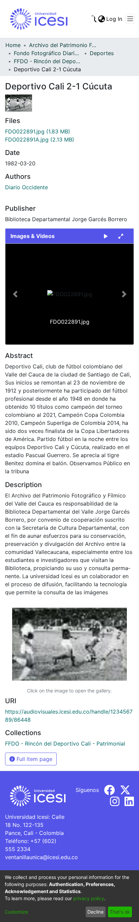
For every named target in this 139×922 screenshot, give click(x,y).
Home (13, 45)
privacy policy (88, 898)
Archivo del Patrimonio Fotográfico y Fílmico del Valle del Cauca (62, 45)
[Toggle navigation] (130, 19)
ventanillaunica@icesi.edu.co (41, 857)
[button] (15, 294)
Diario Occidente (26, 187)
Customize (16, 912)
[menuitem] (101, 19)
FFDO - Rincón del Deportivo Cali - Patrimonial (47, 61)
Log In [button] (114, 18)
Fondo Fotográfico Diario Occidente (47, 53)
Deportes (102, 53)
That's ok (120, 912)
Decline (95, 912)
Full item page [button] (33, 759)
